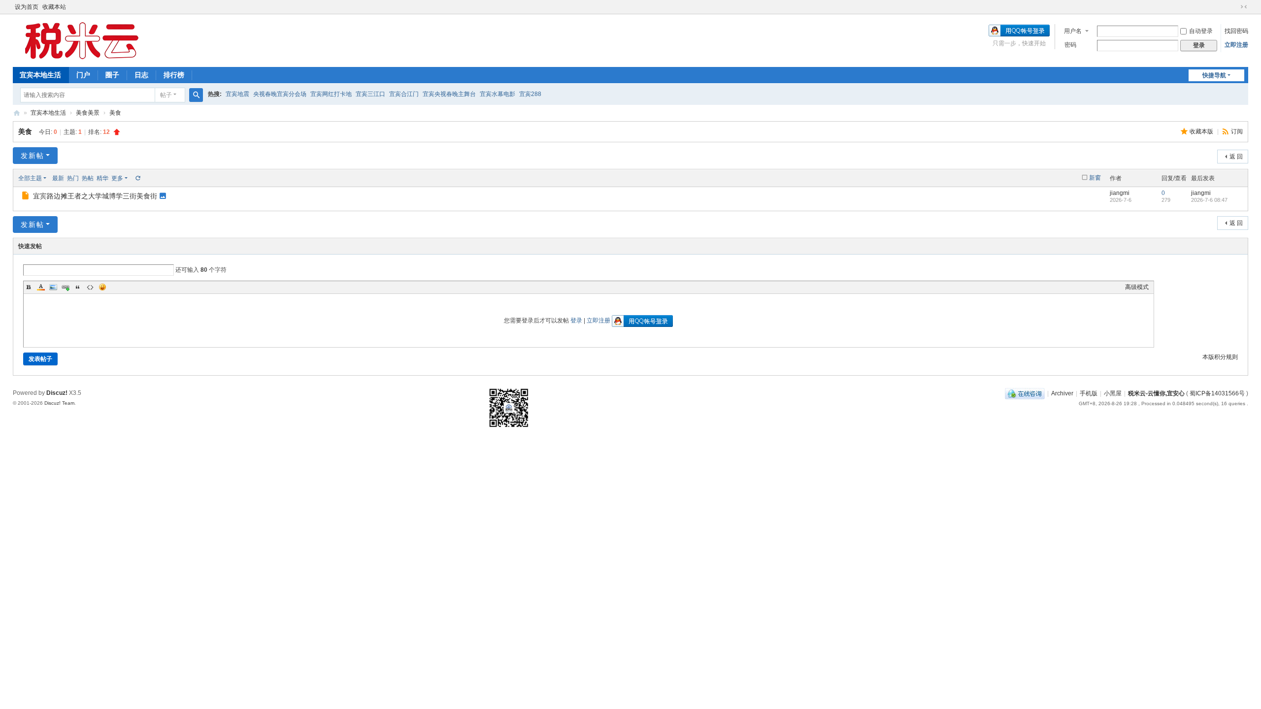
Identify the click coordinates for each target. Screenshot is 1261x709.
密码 (1070, 44)
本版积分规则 (1220, 357)
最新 (58, 178)
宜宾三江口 (370, 94)
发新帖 (32, 156)
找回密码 (1236, 31)
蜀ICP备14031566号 (1217, 393)
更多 (117, 178)
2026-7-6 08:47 (1209, 200)
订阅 (1237, 131)
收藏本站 (54, 6)
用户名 (1073, 31)
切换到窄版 (1243, 6)
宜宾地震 (237, 94)
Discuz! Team (59, 403)
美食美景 (88, 112)
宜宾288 (530, 94)
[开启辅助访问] (1234, 6)
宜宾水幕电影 (497, 94)
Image (53, 287)
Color (41, 287)
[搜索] (196, 95)
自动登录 (1201, 31)
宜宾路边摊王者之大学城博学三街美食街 (95, 196)
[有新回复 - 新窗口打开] (26, 196)
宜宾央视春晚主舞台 (449, 94)
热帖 (88, 178)
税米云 (17, 113)
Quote (78, 287)
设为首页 (26, 6)
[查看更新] (137, 178)
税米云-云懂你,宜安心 (1156, 393)
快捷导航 (1214, 75)
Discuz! (56, 392)
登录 (576, 320)
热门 (73, 178)
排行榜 (174, 75)
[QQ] (1025, 393)
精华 (102, 178)
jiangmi (1119, 193)
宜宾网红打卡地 (331, 94)
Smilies (102, 287)
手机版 (1088, 393)
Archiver (1062, 393)
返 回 (1236, 156)
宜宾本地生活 (40, 75)
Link (65, 287)
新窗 (1095, 177)
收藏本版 (1202, 131)
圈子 (112, 75)
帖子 (166, 95)
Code (90, 287)
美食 (115, 112)
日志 (141, 75)
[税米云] (82, 39)
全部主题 (30, 178)
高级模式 (1137, 287)
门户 (83, 75)
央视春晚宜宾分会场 (279, 94)
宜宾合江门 (404, 94)
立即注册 (1236, 44)
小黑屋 (1113, 393)
